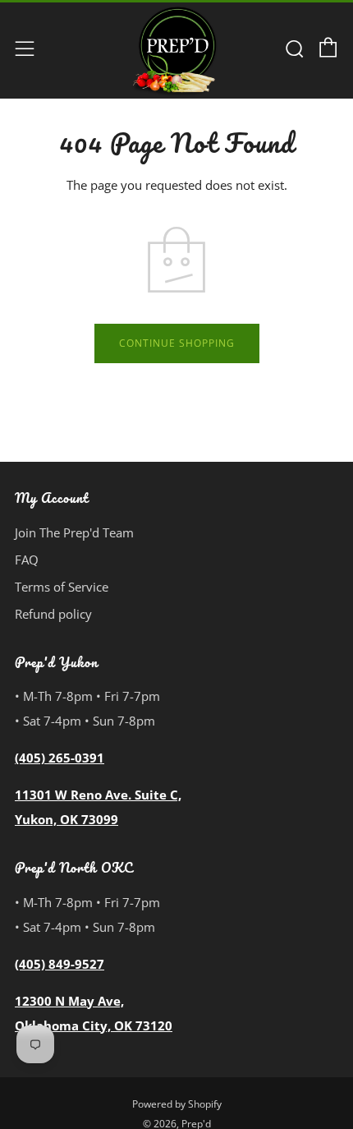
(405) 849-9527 (59, 964)
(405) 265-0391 (59, 757)
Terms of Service (61, 586)
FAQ (27, 559)
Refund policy (53, 614)
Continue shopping (177, 343)
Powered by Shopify (177, 1104)
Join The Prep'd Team (74, 532)
